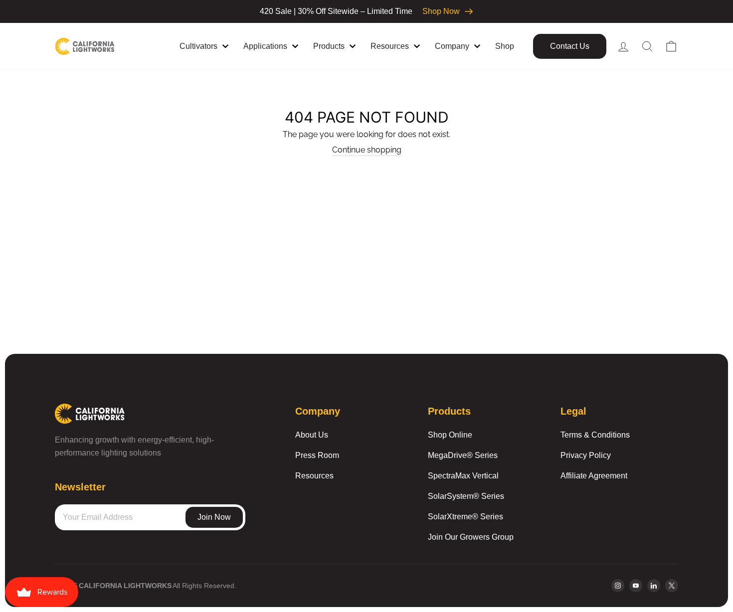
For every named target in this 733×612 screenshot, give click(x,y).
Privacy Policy (585, 455)
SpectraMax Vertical (463, 475)
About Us (311, 435)
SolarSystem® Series (466, 496)
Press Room (317, 455)
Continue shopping (366, 149)
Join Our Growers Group (471, 537)
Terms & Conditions (595, 435)
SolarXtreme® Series (465, 516)
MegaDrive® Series (463, 455)
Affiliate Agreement (593, 475)
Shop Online (450, 435)
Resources (314, 475)
